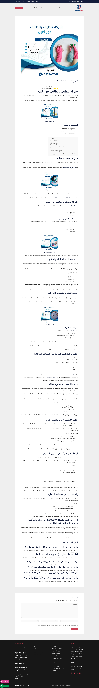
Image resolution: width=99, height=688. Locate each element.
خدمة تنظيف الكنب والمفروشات (55, 148)
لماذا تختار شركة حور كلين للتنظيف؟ (56, 150)
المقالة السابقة (80, 590)
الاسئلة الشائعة (52, 154)
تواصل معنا (41, 7)
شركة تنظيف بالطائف (53, 140)
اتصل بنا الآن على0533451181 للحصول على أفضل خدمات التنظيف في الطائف (63, 153)
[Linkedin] (71, 673)
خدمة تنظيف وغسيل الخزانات (55, 144)
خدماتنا (60, 7)
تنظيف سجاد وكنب (56, 651)
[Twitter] (77, 673)
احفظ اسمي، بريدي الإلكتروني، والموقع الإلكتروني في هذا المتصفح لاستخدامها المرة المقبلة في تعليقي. (57, 625)
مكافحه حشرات (55, 656)
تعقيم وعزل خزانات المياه (57, 648)
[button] (19, 8)
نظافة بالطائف (70, 82)
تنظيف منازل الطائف (56, 653)
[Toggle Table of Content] (75, 139)
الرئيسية (65, 7)
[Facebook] (80, 673)
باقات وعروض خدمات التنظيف (55, 151)
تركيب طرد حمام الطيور (57, 658)
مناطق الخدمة (34, 7)
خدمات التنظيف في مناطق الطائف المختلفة (57, 146)
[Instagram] (74, 673)
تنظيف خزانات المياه (56, 649)
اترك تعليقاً (76, 82)
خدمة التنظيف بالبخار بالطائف (54, 147)
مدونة (35, 648)
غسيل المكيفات (55, 655)
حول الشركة (47, 7)
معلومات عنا (36, 646)
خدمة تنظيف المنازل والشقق (54, 143)
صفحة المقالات (55, 7)
